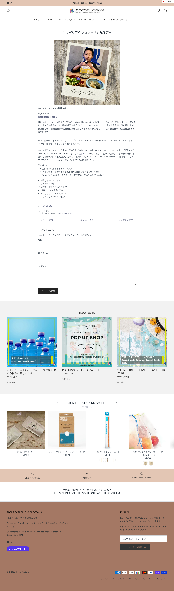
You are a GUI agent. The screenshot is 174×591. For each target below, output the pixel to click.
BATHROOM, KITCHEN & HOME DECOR (77, 19)
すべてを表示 (87, 407)
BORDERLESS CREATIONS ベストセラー (87, 402)
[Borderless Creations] (87, 10)
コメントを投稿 (48, 291)
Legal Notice (105, 579)
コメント (42, 266)
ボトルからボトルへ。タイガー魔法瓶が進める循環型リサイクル (31, 371)
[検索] (8, 10)
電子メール (43, 253)
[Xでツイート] (44, 206)
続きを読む (11, 382)
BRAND (49, 19)
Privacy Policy (134, 579)
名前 (40, 239)
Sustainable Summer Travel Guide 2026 (142, 371)
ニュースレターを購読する (134, 547)
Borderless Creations (21, 572)
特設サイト (82, 153)
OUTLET (137, 19)
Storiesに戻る (87, 220)
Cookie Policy (162, 579)
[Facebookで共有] (47, 206)
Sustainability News (64, 213)
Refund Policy (148, 579)
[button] (168, 1)
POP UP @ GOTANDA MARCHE (81, 370)
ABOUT (37, 19)
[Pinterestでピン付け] (50, 206)
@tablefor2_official (47, 117)
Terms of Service (119, 579)
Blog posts (87, 312)
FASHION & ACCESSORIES (114, 19)
